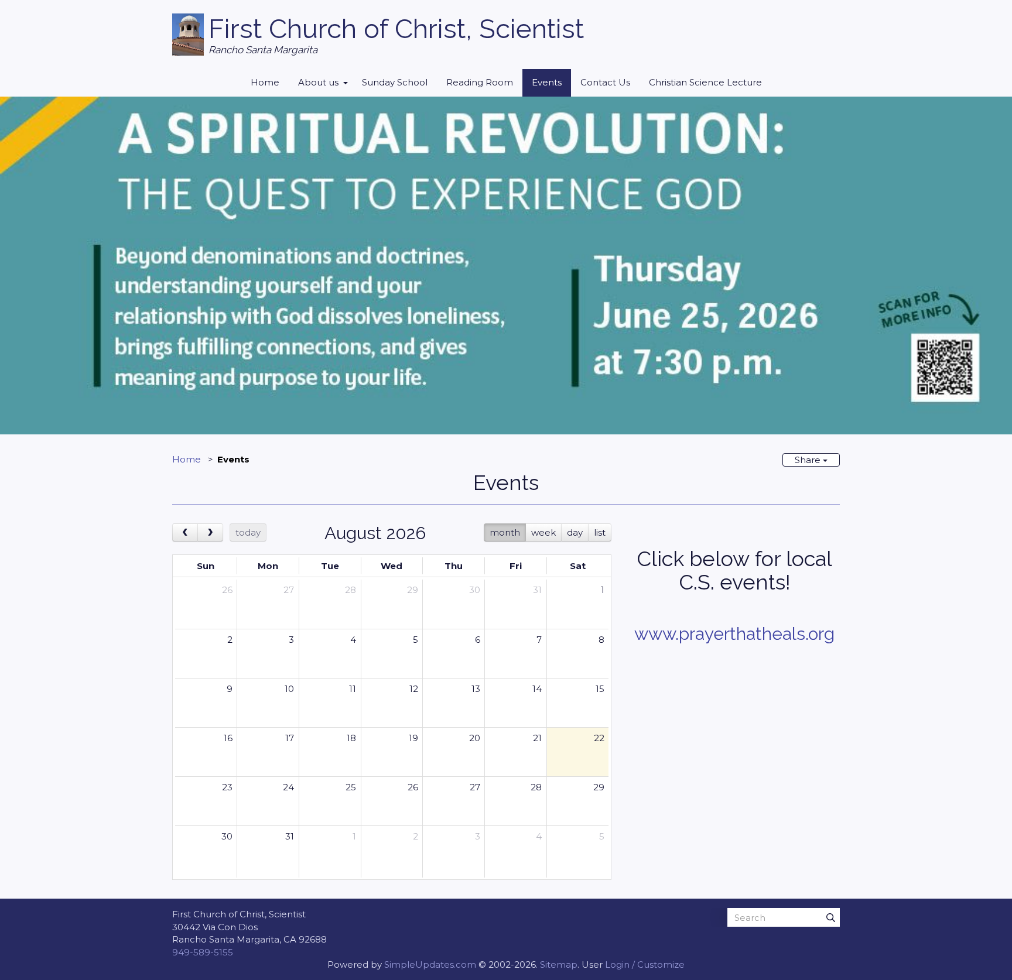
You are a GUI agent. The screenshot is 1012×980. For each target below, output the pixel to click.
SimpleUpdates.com (430, 964)
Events (547, 82)
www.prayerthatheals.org (734, 633)
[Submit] (830, 917)
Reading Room (479, 82)
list (600, 532)
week (543, 532)
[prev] (185, 532)
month (505, 532)
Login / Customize (645, 964)
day (575, 532)
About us (318, 82)
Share (809, 459)
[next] (210, 532)
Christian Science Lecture (705, 82)
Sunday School (395, 82)
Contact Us (605, 82)
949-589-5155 (202, 952)
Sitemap (558, 964)
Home (265, 82)
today (248, 532)
